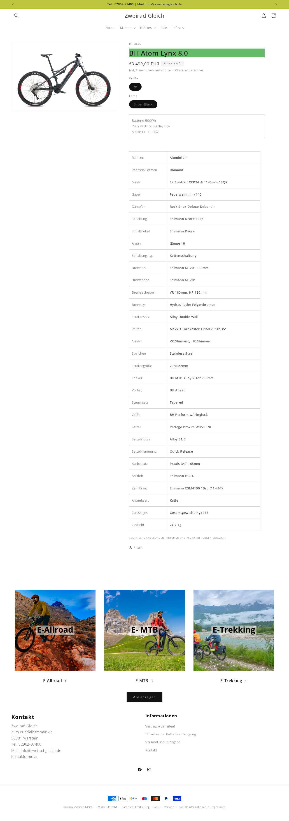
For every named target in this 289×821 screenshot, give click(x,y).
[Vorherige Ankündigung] (13, 4)
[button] (16, 16)
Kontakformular (24, 756)
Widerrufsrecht (107, 807)
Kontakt (151, 750)
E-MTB (141, 680)
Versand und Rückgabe (162, 742)
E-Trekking (231, 680)
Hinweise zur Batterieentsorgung (170, 734)
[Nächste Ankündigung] (276, 4)
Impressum (218, 807)
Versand (154, 70)
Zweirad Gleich (83, 807)
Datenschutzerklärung (135, 807)
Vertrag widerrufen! (160, 726)
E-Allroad (52, 680)
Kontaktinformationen (192, 807)
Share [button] (138, 547)
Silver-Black (145, 105)
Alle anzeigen (144, 697)
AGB (157, 807)
